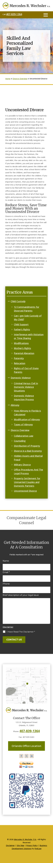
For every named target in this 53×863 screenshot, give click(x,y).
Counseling (20, 440)
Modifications (21, 343)
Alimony (15, 405)
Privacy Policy (32, 845)
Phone (6, 584)
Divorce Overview (20, 430)
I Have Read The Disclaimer (21, 632)
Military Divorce (22, 464)
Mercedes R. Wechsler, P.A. (25, 839)
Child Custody (18, 301)
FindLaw (37, 848)
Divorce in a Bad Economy (28, 450)
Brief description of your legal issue (21, 595)
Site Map (20, 845)
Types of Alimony (23, 424)
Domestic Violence (21, 377)
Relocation (19, 363)
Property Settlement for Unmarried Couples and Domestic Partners (27, 482)
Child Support (21, 324)
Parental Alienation (24, 353)
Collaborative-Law (23, 435)
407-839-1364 (14, 14)
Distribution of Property (27, 445)
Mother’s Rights (22, 348)
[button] (45, 14)
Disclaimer (8, 627)
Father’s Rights (22, 329)
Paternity (19, 358)
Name (6, 561)
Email (6, 572)
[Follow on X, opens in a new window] (26, 756)
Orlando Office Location (26, 746)
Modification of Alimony (27, 419)
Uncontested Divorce (25, 490)
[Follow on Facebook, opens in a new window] (21, 756)
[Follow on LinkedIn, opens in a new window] (32, 756)
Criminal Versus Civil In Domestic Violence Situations (26, 387)
